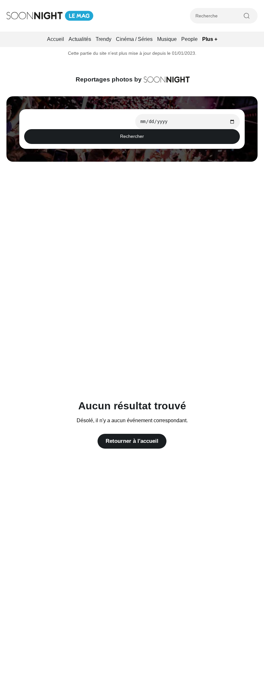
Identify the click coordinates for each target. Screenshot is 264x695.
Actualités (80, 39)
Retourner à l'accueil (132, 441)
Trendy (103, 39)
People (189, 39)
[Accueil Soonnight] (49, 16)
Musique (167, 39)
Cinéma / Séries (134, 39)
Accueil (55, 39)
